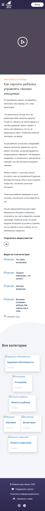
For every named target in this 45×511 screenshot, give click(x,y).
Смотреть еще (13, 317)
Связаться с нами (24, 499)
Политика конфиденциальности (24, 494)
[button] (3, 4)
